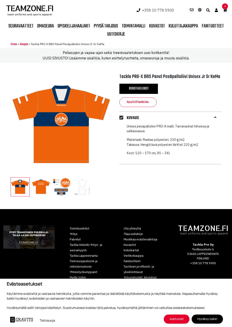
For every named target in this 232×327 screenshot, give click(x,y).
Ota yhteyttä (132, 228)
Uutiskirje (116, 34)
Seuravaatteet (21, 26)
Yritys (73, 234)
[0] (225, 10)
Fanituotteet (213, 26)
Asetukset (176, 319)
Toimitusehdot (79, 228)
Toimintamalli (133, 26)
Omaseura (45, 26)
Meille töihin (78, 277)
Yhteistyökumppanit (83, 272)
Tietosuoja (47, 320)
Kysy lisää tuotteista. (138, 102)
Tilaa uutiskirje (133, 234)
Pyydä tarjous (106, 26)
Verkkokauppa (133, 256)
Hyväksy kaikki (207, 319)
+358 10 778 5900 (158, 10)
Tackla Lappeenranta (84, 256)
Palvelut (75, 239)
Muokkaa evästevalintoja (140, 239)
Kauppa (24, 44)
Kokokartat (131, 250)
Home (14, 44)
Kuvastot (157, 26)
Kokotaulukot (139, 88)
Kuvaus (133, 118)
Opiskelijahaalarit (74, 26)
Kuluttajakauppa (183, 26)
